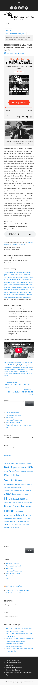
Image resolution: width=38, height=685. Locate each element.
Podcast (9, 510)
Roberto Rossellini (14, 371)
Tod (27, 373)
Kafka (26, 494)
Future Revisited (16, 487)
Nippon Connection (14, 506)
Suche (29, 550)
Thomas (22, 53)
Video (17, 527)
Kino (27, 363)
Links (27, 499)
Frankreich (7, 487)
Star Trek (26, 518)
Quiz (30, 515)
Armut (14, 365)
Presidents (19, 511)
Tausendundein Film (23, 521)
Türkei (27, 524)
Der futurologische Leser (26, 471)
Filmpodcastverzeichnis (13, 415)
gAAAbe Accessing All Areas (13, 490)
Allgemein (22, 463)
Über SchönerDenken (13, 422)
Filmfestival (21, 367)
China (6, 471)
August (29, 463)
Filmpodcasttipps (20, 484)
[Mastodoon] (26, 9)
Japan (7, 493)
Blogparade (22, 467)
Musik (20, 503)
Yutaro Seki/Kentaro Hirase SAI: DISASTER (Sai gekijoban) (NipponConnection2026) (16, 643)
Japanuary (16, 494)
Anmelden (7, 455)
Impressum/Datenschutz (14, 420)
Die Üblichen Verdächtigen (15, 34)
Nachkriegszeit (23, 369)
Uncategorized (9, 527)
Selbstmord (16, 373)
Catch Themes (21, 683)
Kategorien (8, 435)
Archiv (6, 445)
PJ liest (28, 506)
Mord (17, 369)
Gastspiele (9, 417)
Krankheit (12, 369)
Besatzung (24, 365)
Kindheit (6, 369)
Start (8, 30)
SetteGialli (19, 518)
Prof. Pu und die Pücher (16, 515)
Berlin (18, 365)
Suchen (6, 400)
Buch (30, 467)
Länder (6, 502)
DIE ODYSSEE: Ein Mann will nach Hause (20, 638)
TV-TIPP (22, 524)
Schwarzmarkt (24, 371)
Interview (27, 490)
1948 (11, 365)
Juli (23, 494)
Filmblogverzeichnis (12, 412)
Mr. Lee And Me (13, 502)
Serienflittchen (10, 519)
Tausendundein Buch (10, 521)
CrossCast (14, 471)
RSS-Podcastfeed (14, 586)
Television (8, 524)
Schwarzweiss (8, 373)
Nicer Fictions (28, 502)
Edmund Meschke (12, 367)
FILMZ (24, 363)
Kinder (30, 367)
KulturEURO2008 (18, 499)
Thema (16, 524)
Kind (26, 367)
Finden (29, 404)
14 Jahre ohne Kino (11, 463)
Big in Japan (10, 467)
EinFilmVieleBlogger (9, 484)
